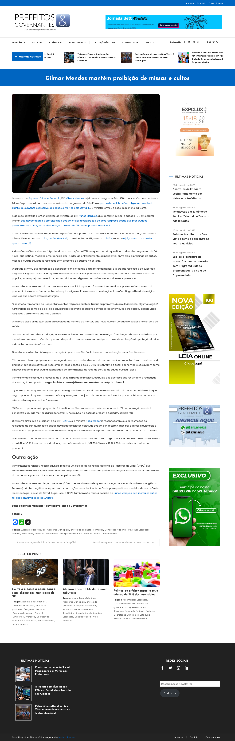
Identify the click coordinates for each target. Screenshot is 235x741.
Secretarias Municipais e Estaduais (64, 533)
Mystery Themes (67, 737)
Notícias (37, 42)
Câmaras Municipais (58, 529)
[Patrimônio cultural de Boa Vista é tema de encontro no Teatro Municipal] (23, 712)
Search (211, 42)
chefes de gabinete (81, 529)
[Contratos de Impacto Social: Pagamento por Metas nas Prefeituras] (23, 674)
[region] (193, 714)
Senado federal (92, 533)
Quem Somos (216, 3)
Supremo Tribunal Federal (44, 198)
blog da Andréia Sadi (55, 238)
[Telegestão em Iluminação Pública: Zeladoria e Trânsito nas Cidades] (23, 693)
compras (98, 529)
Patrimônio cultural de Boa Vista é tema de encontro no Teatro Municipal (144, 57)
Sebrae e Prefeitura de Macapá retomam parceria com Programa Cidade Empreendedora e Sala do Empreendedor (201, 57)
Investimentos (77, 42)
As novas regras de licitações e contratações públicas (49, 542)
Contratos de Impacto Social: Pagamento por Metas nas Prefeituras (187, 193)
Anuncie (190, 3)
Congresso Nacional (115, 529)
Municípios (18, 42)
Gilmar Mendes (75, 198)
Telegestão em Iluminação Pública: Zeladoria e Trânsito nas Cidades (86, 57)
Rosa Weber (93, 421)
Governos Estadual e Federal (28, 613)
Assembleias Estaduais (33, 529)
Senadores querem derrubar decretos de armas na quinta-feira (126, 542)
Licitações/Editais (104, 42)
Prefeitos (39, 533)
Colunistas (128, 42)
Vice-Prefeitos (110, 533)
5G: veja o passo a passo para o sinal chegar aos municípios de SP (33, 593)
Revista (150, 42)
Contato (201, 3)
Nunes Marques (88, 216)
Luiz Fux (108, 238)
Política (54, 42)
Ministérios (27, 533)
